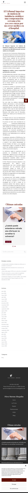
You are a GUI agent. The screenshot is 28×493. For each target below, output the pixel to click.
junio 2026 (4, 293)
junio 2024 (4, 336)
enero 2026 (4, 301)
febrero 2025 (4, 320)
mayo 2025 (4, 316)
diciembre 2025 (5, 303)
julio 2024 (4, 334)
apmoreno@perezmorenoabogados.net (14, 388)
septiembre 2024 (5, 330)
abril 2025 (4, 318)
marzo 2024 (4, 342)
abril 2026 (4, 297)
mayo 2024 (4, 338)
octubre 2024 (4, 328)
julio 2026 (4, 291)
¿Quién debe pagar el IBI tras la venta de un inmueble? (14, 271)
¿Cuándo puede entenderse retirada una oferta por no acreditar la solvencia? (13, 231)
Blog (3, 357)
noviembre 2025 (5, 305)
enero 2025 (4, 322)
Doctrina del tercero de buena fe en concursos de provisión (13, 268)
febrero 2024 (4, 344)
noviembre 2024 (5, 326)
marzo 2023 (4, 346)
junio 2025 (4, 314)
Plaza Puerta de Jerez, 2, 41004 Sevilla (14, 386)
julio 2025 (4, 312)
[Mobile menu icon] (24, 2)
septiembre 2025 (5, 309)
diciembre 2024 (5, 324)
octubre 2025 (4, 307)
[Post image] (14, 214)
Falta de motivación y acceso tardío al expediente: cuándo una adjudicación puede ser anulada (13, 274)
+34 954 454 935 (14, 384)
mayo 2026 (4, 295)
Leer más (8, 241)
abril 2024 (4, 340)
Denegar (14, 484)
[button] (26, 101)
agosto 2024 (4, 332)
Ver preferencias (14, 488)
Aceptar (14, 480)
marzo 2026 (4, 299)
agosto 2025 (4, 310)
